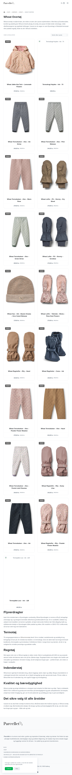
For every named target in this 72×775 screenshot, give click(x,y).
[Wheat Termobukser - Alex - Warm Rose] (20, 174)
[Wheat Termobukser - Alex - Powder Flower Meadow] (20, 404)
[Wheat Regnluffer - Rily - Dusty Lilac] (54, 461)
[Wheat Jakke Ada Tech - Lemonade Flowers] (20, 60)
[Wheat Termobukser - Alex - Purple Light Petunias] (20, 461)
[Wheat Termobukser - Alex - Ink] (20, 518)
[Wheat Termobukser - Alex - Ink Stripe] (20, 117)
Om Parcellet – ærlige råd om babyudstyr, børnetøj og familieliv (23, 754)
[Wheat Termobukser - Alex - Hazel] (54, 404)
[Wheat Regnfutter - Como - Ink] (54, 346)
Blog (5, 747)
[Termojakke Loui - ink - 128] (20, 576)
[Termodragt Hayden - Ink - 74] (54, 60)
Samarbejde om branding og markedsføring (17, 752)
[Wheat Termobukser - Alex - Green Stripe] (20, 232)
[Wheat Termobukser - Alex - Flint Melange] (54, 117)
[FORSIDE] (4, 12)
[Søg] (61, 3)
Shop (5, 749)
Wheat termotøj (25, 637)
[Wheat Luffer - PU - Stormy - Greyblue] (54, 232)
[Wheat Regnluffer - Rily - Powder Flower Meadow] (54, 518)
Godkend (9, 768)
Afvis (17, 768)
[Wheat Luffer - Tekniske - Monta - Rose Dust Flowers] (54, 289)
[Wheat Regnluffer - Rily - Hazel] (20, 346)
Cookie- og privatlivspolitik (12, 757)
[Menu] (67, 3)
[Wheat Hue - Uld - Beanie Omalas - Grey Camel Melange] (20, 289)
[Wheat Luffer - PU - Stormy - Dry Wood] (54, 174)
